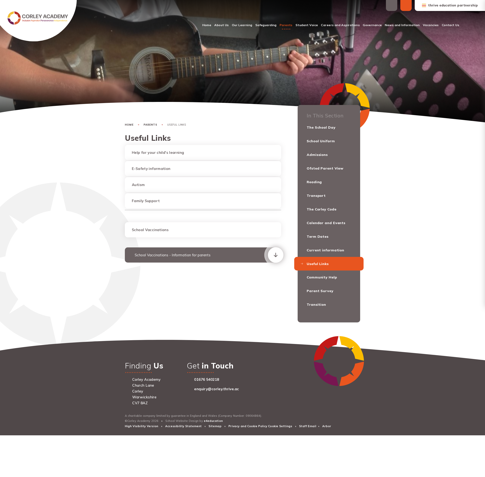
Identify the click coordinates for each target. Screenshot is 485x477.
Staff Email (307, 426)
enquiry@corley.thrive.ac (216, 389)
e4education (213, 421)
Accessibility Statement (183, 426)
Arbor (326, 426)
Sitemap (215, 426)
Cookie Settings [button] (280, 426)
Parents (150, 124)
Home (129, 124)
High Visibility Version (141, 426)
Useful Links (176, 124)
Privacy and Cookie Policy (247, 426)
